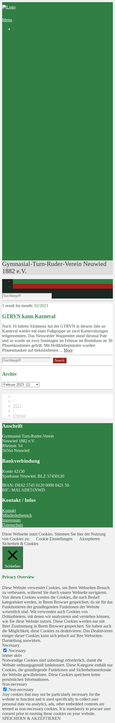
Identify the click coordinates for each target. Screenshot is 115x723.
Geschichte (33, 52)
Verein (18, 47)
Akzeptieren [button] (89, 539)
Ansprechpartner (38, 86)
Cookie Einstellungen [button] (54, 539)
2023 (17, 406)
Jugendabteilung (37, 76)
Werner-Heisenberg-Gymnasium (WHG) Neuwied (66, 167)
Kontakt (9, 510)
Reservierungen (37, 196)
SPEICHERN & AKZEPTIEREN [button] (31, 718)
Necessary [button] (11, 645)
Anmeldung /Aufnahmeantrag (59, 95)
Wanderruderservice (40, 143)
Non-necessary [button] (14, 684)
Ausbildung (33, 110)
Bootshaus (32, 62)
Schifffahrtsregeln (49, 225)
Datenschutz (12, 525)
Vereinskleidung (37, 187)
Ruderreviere (45, 67)
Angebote (21, 105)
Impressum (11, 520)
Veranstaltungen (37, 254)
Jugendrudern (45, 124)
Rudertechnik (45, 244)
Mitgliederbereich (17, 515)
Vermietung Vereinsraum (44, 191)
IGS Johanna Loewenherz (46, 172)
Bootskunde (44, 235)
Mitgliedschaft (36, 91)
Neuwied (52, 71)
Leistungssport (36, 134)
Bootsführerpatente (40, 249)
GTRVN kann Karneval (28, 316)
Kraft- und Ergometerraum (56, 206)
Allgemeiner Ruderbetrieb (56, 129)
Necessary (17, 650)
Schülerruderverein (40, 57)
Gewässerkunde (47, 230)
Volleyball (32, 81)
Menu (7, 20)
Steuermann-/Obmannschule (58, 220)
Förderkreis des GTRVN (45, 177)
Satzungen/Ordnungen (53, 100)
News (28, 43)
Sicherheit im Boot (50, 215)
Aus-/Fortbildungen (40, 211)
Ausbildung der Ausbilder (56, 239)
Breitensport (34, 119)
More (68, 350)
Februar (19, 415)
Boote (39, 201)
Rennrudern (44, 139)
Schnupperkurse (48, 115)
